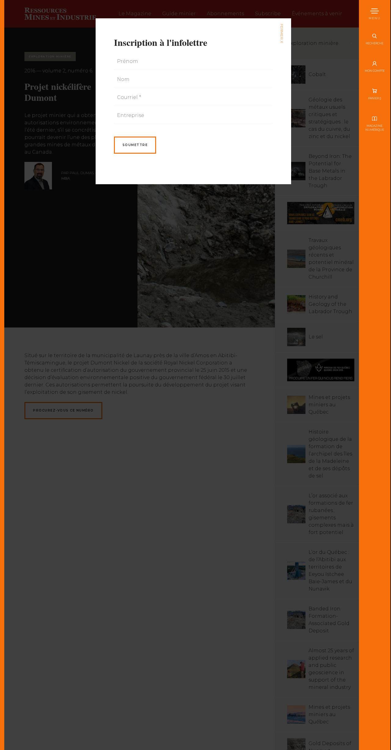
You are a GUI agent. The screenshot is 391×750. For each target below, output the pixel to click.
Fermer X (281, 33)
